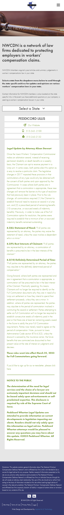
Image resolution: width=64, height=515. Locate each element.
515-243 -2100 (34, 131)
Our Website (34, 125)
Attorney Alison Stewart (38, 148)
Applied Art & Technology (43, 509)
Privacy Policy (26, 505)
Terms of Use (15, 505)
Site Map (6, 505)
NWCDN (32, 5)
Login (34, 505)
